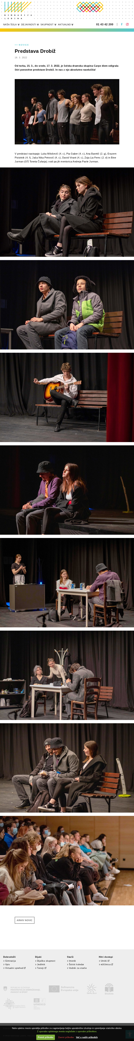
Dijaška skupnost (46, 961)
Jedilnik (41, 964)
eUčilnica (106, 964)
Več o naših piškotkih (87, 1037)
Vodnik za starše (78, 968)
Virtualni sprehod (14, 968)
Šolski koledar (76, 964)
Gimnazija (10, 961)
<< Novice (22, 45)
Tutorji (40, 968)
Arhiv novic (25, 920)
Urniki (104, 961)
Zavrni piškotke (66, 1037)
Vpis (7, 964)
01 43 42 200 (104, 24)
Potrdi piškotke (45, 1037)
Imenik (72, 961)
